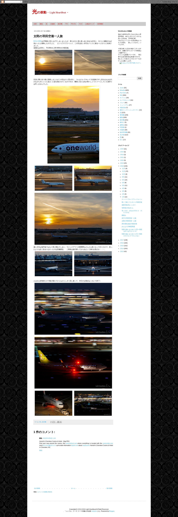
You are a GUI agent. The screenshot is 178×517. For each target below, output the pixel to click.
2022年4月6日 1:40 (49, 438)
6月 (123, 183)
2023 (122, 155)
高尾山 (124, 215)
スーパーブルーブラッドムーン (132, 199)
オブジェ (123, 97)
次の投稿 (37, 488)
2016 (122, 243)
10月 (123, 174)
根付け (122, 122)
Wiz (66, 24)
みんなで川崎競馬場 (128, 226)
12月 (123, 168)
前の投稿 (109, 488)
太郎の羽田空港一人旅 (129, 221)
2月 (123, 194)
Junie (80, 24)
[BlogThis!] (54, 422)
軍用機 (122, 115)
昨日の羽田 (37, 41)
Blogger (111, 511)
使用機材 (100, 24)
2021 (122, 157)
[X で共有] (56, 422)
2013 (122, 251)
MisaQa (73, 24)
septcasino (86, 445)
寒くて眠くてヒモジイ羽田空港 (132, 202)
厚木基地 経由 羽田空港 (129, 224)
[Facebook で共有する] (58, 422)
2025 (122, 149)
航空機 (60, 24)
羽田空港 (123, 107)
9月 (123, 177)
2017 (122, 240)
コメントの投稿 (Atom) (44, 492)
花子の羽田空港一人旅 (129, 218)
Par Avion (123, 93)
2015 (122, 246)
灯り (121, 140)
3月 (123, 191)
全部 (35, 24)
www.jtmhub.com (71, 443)
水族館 (52, 24)
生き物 (122, 135)
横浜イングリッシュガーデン (129, 110)
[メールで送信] (51, 422)
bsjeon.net (74, 445)
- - (50, 11)
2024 (122, 152)
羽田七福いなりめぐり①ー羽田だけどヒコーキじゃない (132, 235)
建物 (41, 24)
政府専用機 (123, 132)
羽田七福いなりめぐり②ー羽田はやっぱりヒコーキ (132, 230)
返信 (40, 450)
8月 (123, 180)
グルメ (122, 102)
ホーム (73, 488)
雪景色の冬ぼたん (127, 208)
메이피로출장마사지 (49, 445)
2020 (122, 160)
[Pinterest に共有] (60, 422)
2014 (122, 248)
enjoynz (94, 511)
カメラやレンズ (125, 100)
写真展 (122, 127)
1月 (123, 197)
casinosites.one (108, 443)
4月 (123, 188)
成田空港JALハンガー (129, 205)
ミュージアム (124, 105)
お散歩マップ (89, 24)
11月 (123, 171)
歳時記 (122, 125)
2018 (122, 166)
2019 (122, 163)
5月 (123, 185)
